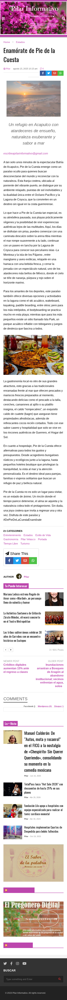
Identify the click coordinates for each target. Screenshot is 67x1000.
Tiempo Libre (10, 543)
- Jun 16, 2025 (35, 776)
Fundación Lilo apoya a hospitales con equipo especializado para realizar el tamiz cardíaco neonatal (43, 810)
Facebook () (30, 706)
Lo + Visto (10, 724)
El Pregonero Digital (19, 945)
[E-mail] (55, 73)
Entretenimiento (12, 535)
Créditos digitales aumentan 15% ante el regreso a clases (16, 668)
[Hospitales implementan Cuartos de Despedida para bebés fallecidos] (12, 832)
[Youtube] (24, 964)
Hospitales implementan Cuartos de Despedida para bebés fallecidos (43, 829)
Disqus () (59, 706)
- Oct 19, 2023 (35, 836)
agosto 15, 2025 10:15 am (25, 69)
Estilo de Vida (43, 535)
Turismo (25, 543)
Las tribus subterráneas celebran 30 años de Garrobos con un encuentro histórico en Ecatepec (22, 636)
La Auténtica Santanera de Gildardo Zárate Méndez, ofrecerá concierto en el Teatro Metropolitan (22, 617)
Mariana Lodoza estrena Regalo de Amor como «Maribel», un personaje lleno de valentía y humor (22, 598)
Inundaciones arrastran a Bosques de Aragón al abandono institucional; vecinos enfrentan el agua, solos (50, 675)
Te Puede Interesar (16, 586)
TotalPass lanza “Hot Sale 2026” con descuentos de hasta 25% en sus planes (43, 788)
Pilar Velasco (28, 539)
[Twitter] (49, 73)
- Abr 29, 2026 (35, 797)
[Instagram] (17, 964)
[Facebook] (43, 73)
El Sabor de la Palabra (20, 890)
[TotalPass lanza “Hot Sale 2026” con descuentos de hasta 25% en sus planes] (12, 789)
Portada (42, 539)
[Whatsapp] (61, 73)
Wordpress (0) (45, 706)
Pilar (7, 69)
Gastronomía (10, 539)
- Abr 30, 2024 (35, 819)
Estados (28, 535)
